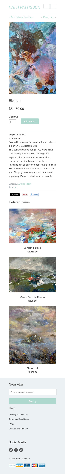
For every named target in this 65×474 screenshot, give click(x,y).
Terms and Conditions (19, 419)
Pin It (25, 194)
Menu (46, 6)
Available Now (24, 183)
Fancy (34, 194)
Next (52, 17)
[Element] (32, 58)
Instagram (21, 450)
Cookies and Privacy (18, 428)
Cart (53, 6)
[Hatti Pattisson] (24, 6)
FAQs (11, 423)
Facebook (16, 450)
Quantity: (13, 116)
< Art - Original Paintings (21, 17)
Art (16, 187)
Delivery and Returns (18, 414)
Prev (45, 17)
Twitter (11, 450)
